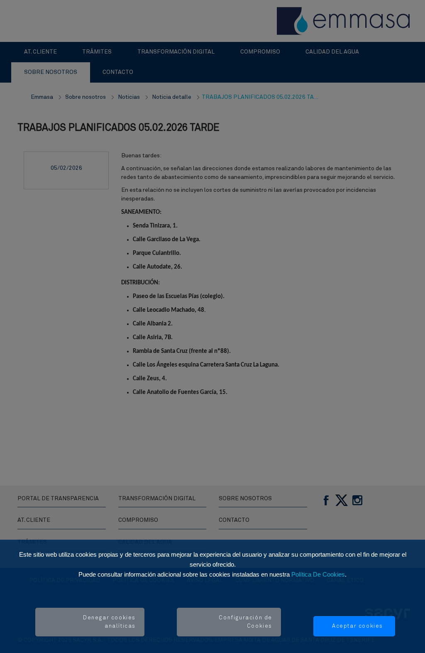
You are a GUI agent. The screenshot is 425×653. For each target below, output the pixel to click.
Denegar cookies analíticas (109, 622)
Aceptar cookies (357, 626)
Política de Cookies (318, 574)
